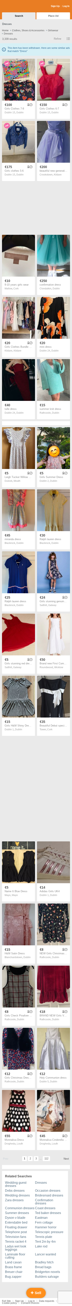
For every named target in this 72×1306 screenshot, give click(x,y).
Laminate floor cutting (15, 1256)
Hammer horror (45, 1227)
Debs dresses (15, 1190)
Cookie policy (9, 1303)
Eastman (41, 1217)
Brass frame (13, 1267)
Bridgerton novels (47, 1272)
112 (46, 1158)
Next (66, 1158)
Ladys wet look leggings (15, 1248)
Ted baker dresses (48, 1213)
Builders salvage (47, 1276)
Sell (37, 1293)
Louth (20, 1143)
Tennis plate (43, 1236)
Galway (52, 605)
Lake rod (41, 1246)
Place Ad (53, 16)
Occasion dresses (47, 1190)
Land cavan (13, 1262)
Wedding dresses (17, 1195)
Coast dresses (45, 1208)
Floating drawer (16, 1227)
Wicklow (58, 667)
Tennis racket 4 (15, 1241)
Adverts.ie (17, 6)
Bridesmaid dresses (49, 1195)
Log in (31, 1301)
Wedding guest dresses (15, 1184)
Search (19, 16)
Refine (57, 38)
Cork (16, 288)
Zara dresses (14, 1200)
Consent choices (30, 1303)
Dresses (41, 1182)
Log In (66, 6)
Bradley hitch (44, 1262)
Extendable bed (16, 1222)
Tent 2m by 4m (45, 1241)
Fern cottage (44, 1222)
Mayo (15, 895)
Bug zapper (13, 1276)
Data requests (46, 1301)
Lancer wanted (45, 1254)
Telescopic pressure (49, 1232)
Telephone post (16, 1232)
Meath (17, 481)
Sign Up (55, 6)
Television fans (15, 1236)
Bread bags (43, 1267)
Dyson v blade (15, 1217)
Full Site (6, 1301)
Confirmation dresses (44, 1201)
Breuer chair (13, 1272)
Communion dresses (19, 1208)
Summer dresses (17, 1213)
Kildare (58, 174)
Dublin (20, 112)
